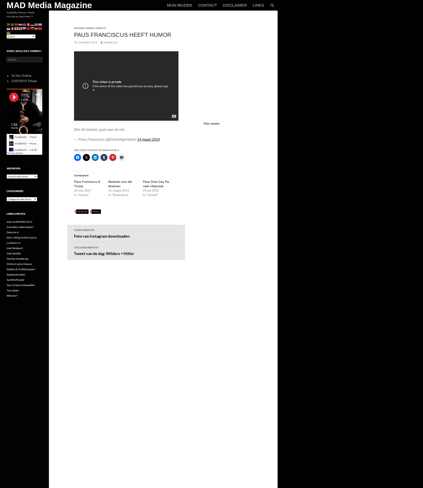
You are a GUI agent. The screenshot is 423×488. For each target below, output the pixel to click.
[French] (28, 24)
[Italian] (13, 28)
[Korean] (20, 28)
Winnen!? (12, 295)
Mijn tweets (212, 123)
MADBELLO (110, 42)
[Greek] (36, 24)
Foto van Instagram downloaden (102, 233)
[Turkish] (40, 28)
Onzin (89, 28)
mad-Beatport (15, 248)
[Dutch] (20, 24)
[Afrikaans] (9, 24)
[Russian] (32, 28)
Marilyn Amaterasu (18, 258)
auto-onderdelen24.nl (19, 221)
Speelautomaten (16, 274)
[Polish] (24, 28)
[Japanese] (17, 28)
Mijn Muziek (179, 5)
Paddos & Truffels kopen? (21, 269)
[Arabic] (13, 24)
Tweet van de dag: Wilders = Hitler (104, 251)
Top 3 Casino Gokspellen (21, 285)
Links (258, 5)
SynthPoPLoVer (15, 279)
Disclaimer (235, 5)
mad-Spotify (14, 253)
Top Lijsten (13, 290)
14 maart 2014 (148, 139)
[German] (32, 24)
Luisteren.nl (13, 242)
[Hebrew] (40, 24)
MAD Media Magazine (49, 5)
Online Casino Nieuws (19, 264)
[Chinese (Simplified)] (17, 24)
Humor (79, 28)
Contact (207, 5)
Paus (96, 211)
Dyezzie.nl (13, 232)
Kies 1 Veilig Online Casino (22, 237)
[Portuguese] (28, 28)
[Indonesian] (9, 28)
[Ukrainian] (9, 32)
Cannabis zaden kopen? (20, 227)
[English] (24, 24)
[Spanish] (36, 28)
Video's (100, 28)
